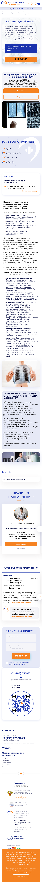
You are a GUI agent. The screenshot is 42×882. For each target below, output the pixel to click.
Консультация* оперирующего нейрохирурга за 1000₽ (21, 75)
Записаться (21, 656)
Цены (9, 149)
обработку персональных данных (19, 663)
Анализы (4, 767)
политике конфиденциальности (21, 863)
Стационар (5, 759)
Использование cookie (20, 829)
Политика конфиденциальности (23, 828)
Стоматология (6, 763)
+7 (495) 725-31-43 (16, 9)
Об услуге (11, 157)
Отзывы (10, 162)
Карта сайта (17, 831)
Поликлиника (6, 761)
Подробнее (21, 97)
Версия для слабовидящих (19, 838)
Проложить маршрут (30, 191)
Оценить (25, 797)
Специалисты (13, 153)
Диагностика (6, 765)
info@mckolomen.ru (10, 741)
